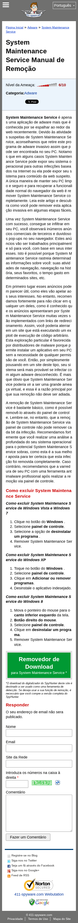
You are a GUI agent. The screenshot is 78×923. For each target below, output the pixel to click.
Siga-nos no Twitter (24, 860)
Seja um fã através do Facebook (32, 865)
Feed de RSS (20, 875)
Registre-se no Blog (24, 855)
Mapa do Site (62, 918)
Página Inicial (14, 27)
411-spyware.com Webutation (39, 894)
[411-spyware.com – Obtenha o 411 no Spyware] (33, 9)
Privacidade (15, 918)
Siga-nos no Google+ (25, 870)
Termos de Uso (38, 918)
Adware (32, 27)
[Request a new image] (57, 782)
